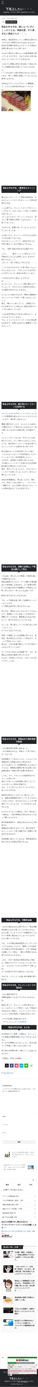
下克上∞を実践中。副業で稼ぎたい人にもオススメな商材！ (24, 1311)
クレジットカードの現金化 (15, 1022)
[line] (26, 1066)
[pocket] (17, 1066)
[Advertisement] (19, 129)
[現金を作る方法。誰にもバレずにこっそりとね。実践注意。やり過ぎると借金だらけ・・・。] (21, 1066)
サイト (4, 1132)
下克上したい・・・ (19, 9)
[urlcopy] (31, 1066)
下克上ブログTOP (7, 1372)
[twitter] (7, 1066)
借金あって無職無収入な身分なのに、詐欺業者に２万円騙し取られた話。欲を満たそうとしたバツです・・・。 (24, 1285)
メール (5, 1124)
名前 (4, 1116)
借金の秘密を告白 (8, 1073)
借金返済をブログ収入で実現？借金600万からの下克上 (19, 1381)
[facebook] (12, 1066)
